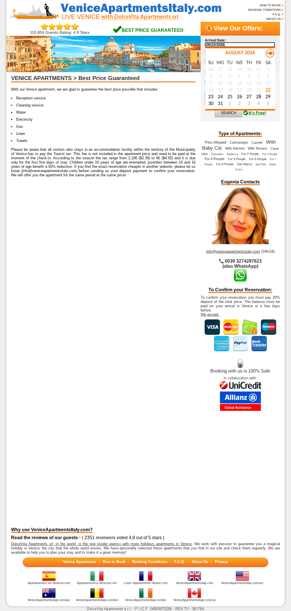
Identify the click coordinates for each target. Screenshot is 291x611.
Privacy (221, 562)
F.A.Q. (277, 14)
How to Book (114, 562)
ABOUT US (273, 18)
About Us (200, 562)
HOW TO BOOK (270, 5)
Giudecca (232, 154)
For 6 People (258, 159)
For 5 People (237, 159)
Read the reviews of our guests (44, 537)
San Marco (244, 164)
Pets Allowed (215, 142)
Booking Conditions (149, 562)
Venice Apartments (79, 562)
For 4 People (215, 159)
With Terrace (257, 148)
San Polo (260, 164)
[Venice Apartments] (120, 19)
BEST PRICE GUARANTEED (153, 30)
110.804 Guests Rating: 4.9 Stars (60, 32)
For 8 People (225, 164)
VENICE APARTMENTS (41, 78)
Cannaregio (239, 143)
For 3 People (269, 154)
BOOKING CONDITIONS (264, 9)
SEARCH (228, 113)
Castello (257, 142)
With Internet (234, 148)
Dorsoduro (217, 154)
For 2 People (250, 154)
